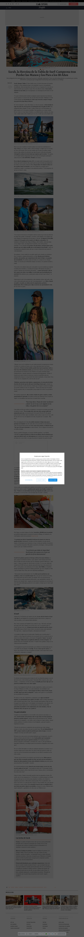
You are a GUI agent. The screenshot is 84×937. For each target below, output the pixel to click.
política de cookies (52, 466)
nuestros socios (39, 459)
